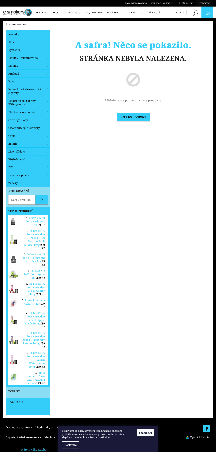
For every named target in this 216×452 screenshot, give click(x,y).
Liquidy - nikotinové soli (23, 58)
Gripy (11, 136)
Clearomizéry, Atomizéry (24, 128)
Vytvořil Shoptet (200, 437)
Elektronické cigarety (22, 112)
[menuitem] (41, 12)
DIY (10, 167)
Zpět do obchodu (133, 117)
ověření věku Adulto (33, 449)
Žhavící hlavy (16, 151)
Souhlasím (145, 432)
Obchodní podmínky (19, 427)
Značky (13, 183)
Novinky (13, 34)
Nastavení (70, 445)
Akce (11, 42)
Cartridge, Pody (18, 120)
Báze (11, 81)
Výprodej (14, 50)
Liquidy (13, 65)
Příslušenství (16, 159)
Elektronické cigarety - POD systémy (22, 102)
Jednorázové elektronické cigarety (24, 91)
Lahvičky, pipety (18, 175)
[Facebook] (206, 428)
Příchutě (13, 73)
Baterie (13, 143)
